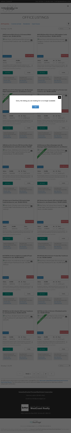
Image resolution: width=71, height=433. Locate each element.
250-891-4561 (6, 80)
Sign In (3, 1)
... (41, 374)
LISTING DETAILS (8, 72)
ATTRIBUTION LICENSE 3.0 (44, 426)
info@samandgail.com (39, 398)
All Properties (5, 24)
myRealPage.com (35, 422)
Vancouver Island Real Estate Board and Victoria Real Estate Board (45, 429)
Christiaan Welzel (30, 426)
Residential (26, 24)
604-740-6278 (22, 80)
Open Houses (36, 24)
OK (35, 107)
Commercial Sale (16, 24)
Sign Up (9, 1)
